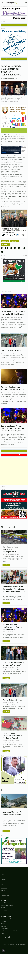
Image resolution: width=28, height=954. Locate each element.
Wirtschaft (4, 877)
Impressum (4, 926)
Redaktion (3, 921)
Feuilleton (3, 879)
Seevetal (4, 241)
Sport (2, 884)
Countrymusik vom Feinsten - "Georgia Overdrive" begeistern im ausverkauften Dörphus (13, 428)
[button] (26, 2)
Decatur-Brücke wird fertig (11, 350)
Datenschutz (4, 928)
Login (2, 933)
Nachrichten (4, 872)
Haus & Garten (5, 903)
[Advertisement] (14, 471)
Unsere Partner (5, 895)
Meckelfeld (13, 241)
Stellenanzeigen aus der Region (13, 59)
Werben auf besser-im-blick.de (9, 931)
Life (16, 78)
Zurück (3, 255)
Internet (3, 907)
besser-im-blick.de (6, 916)
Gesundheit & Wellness (7, 905)
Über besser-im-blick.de (7, 919)
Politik (2, 874)
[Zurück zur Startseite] (9, 2)
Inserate (3, 893)
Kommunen (4, 244)
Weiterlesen (6, 831)
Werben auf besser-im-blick (13, 25)
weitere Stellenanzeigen (13, 455)
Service (3, 890)
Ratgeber (3, 900)
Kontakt (3, 924)
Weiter (24, 255)
